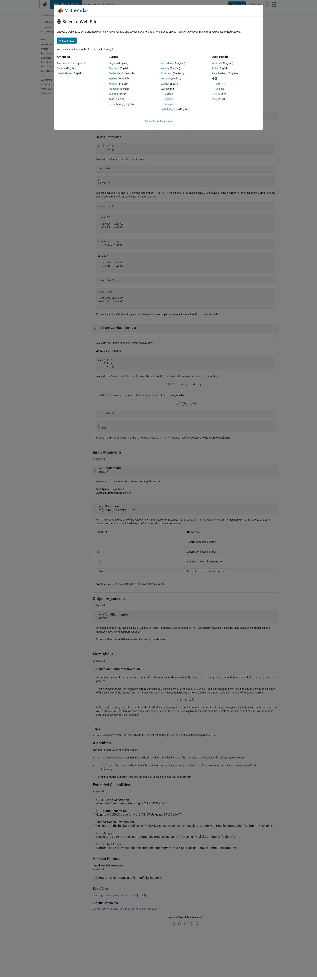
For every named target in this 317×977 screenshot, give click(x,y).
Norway (165, 68)
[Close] (259, 10)
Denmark (114, 68)
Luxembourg (116, 104)
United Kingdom (170, 109)
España (113, 78)
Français (169, 104)
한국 (214, 99)
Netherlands (167, 63)
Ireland (112, 93)
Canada (61, 68)
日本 (214, 93)
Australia (217, 63)
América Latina (65, 63)
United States (64, 73)
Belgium (113, 63)
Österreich (166, 73)
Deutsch (168, 93)
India (215, 68)
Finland (113, 83)
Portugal (165, 78)
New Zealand (219, 73)
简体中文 (221, 83)
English (168, 99)
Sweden (165, 83)
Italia (111, 99)
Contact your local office (158, 121)
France (112, 88)
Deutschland (116, 73)
